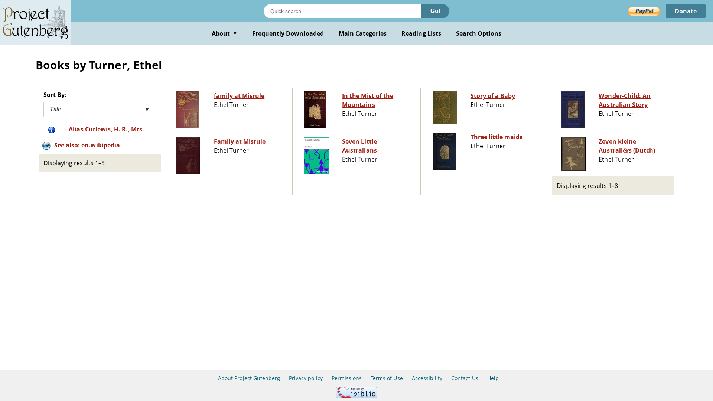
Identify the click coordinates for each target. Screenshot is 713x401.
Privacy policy (306, 378)
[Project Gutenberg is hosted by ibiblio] (356, 396)
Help (493, 378)
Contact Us (464, 378)
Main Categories (363, 33)
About (224, 33)
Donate (686, 11)
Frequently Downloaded (288, 33)
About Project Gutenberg (249, 378)
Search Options (479, 33)
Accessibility (427, 378)
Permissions (347, 378)
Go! (435, 11)
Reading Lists (421, 33)
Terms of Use (387, 378)
